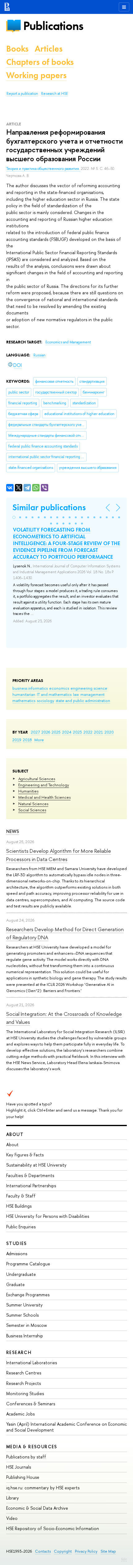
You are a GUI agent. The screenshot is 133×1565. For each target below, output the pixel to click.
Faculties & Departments (30, 1175)
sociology (45, 700)
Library (12, 1498)
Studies (16, 1243)
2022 (88, 732)
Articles (48, 48)
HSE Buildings (19, 1206)
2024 (66, 732)
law (76, 694)
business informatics (30, 688)
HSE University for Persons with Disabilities (47, 1216)
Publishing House (22, 1477)
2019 (16, 740)
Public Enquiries (21, 1227)
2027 (35, 732)
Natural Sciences (33, 803)
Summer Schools (22, 1315)
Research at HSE (54, 93)
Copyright (63, 1551)
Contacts (43, 1551)
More (39, 740)
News (12, 831)
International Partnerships (31, 1185)
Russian (39, 355)
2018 (27, 740)
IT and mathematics (54, 694)
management (92, 694)
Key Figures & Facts (25, 1155)
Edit (124, 1559)
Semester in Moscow (26, 1325)
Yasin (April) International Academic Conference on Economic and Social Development (66, 1426)
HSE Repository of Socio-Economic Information (52, 1528)
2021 (98, 732)
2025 (56, 732)
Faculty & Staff (21, 1196)
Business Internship (24, 1336)
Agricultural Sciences (36, 778)
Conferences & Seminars (30, 1404)
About (15, 1134)
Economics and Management (68, 342)
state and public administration (83, 700)
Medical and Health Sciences (44, 797)
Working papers (36, 75)
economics (59, 688)
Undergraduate (21, 1274)
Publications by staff (26, 1457)
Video (12, 1518)
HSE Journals (18, 1467)
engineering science (89, 688)
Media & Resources (31, 1446)
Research (19, 1352)
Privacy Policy (86, 1551)
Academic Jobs (20, 1414)
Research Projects (23, 1383)
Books (17, 48)
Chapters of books (40, 62)
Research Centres (23, 1373)
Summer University (24, 1305)
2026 (45, 732)
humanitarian (23, 694)
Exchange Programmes (27, 1295)
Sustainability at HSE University (36, 1165)
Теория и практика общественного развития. (43, 168)
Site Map (108, 1551)
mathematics (23, 700)
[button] (14, 517)
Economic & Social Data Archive (37, 1508)
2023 (77, 732)
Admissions (16, 1253)
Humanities (28, 791)
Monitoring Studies (25, 1393)
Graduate (15, 1284)
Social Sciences (32, 810)
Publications (53, 26)
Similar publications (49, 507)
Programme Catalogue (28, 1264)
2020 (109, 732)
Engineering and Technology (43, 785)
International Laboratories (31, 1362)
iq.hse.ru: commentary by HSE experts (42, 1488)
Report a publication (22, 93)
